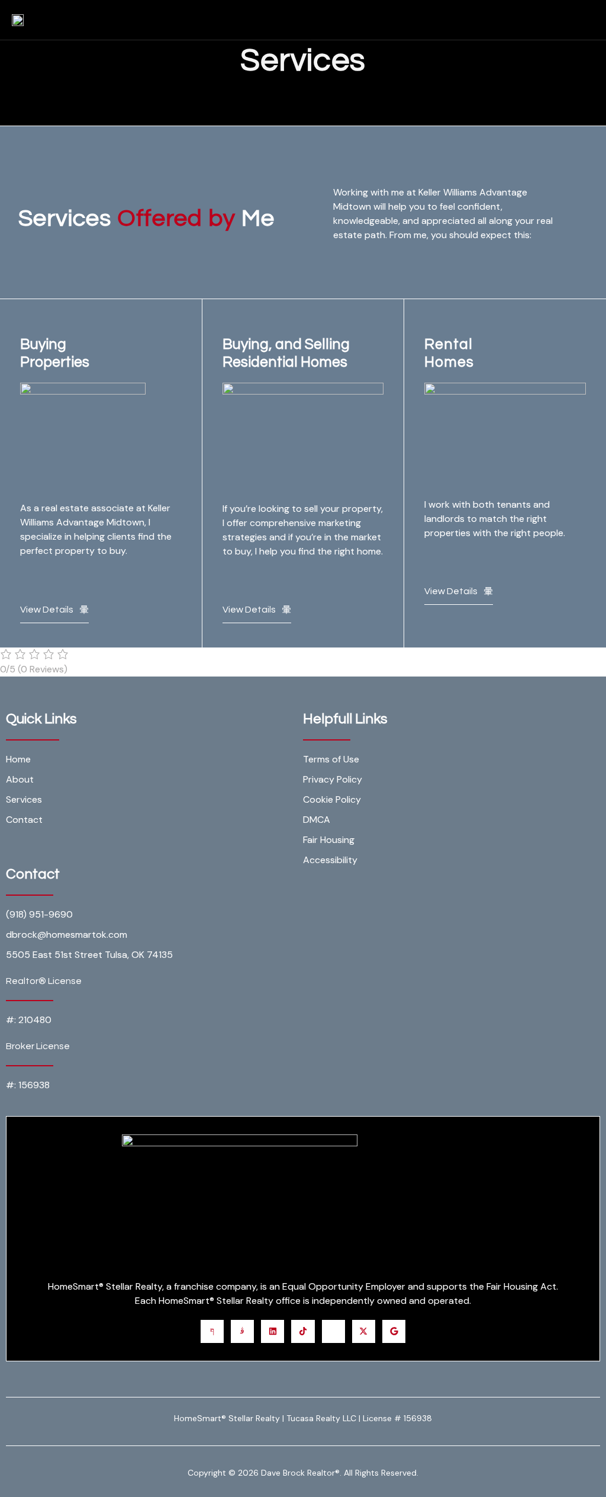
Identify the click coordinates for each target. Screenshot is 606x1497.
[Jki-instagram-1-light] (242, 1331)
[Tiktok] (302, 1331)
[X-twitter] (363, 1331)
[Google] (393, 1331)
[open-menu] (594, 20)
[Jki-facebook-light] (212, 1331)
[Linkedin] (272, 1331)
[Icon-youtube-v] (333, 1331)
